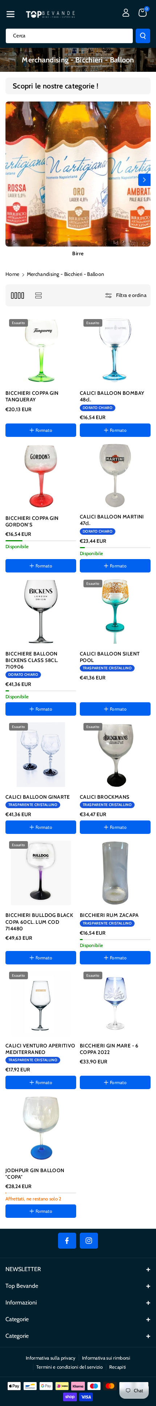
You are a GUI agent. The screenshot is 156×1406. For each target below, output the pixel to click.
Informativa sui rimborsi (106, 1358)
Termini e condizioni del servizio (69, 1367)
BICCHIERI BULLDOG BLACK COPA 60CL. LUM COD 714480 (39, 921)
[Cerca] (143, 36)
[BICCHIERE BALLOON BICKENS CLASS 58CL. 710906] (40, 611)
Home (12, 274)
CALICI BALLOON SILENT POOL (110, 656)
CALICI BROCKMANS (104, 797)
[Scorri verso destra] (144, 180)
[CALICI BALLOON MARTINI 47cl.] (115, 475)
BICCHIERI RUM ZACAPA (109, 915)
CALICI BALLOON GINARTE (37, 797)
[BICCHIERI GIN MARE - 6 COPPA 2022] (115, 1003)
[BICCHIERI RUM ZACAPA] (115, 873)
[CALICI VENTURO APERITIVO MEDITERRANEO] (40, 1003)
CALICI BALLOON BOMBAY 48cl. (112, 396)
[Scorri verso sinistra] (11, 180)
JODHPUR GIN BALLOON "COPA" (35, 1173)
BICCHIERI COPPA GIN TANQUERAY (32, 396)
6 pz (92, 1102)
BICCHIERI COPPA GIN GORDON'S (32, 521)
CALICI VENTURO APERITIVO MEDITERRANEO (40, 1048)
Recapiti (117, 1367)
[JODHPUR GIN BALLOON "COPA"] (40, 1128)
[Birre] (78, 174)
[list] (38, 295)
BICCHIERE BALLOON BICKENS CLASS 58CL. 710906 (31, 660)
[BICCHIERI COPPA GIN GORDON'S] (40, 476)
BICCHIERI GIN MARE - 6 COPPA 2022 (109, 1048)
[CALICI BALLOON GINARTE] (40, 754)
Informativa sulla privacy (51, 1358)
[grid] (17, 295)
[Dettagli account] (126, 13)
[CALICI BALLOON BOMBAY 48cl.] (115, 350)
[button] (11, 14)
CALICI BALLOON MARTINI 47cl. (112, 519)
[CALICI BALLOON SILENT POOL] (115, 611)
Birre (78, 253)
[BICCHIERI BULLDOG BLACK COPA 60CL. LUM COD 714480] (40, 873)
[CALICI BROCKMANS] (115, 754)
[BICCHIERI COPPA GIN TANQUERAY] (40, 350)
